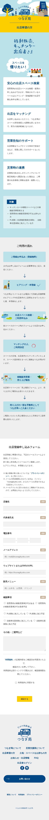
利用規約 (9, 660)
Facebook (22, 768)
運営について (11, 795)
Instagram (27, 768)
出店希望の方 (8, 753)
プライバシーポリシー (34, 795)
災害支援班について (35, 748)
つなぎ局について (12, 748)
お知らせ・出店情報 (20, 758)
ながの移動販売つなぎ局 (24, 13)
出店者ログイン (24, 763)
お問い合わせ (24, 779)
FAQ (36, 758)
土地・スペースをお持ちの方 (33, 753)
